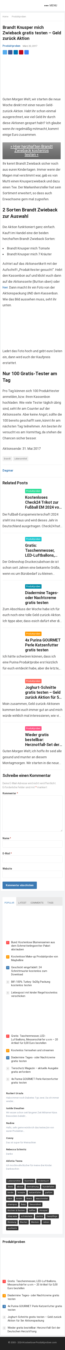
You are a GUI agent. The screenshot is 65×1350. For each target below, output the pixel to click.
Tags (50, 902)
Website (7, 868)
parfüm (48, 1192)
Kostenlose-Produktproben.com (40, 1342)
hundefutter (48, 1187)
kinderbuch (43, 1181)
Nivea (29, 1198)
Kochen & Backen (16, 1210)
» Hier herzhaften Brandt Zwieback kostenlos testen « (31, 150)
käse (10, 1198)
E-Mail (7, 853)
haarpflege (52, 1216)
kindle (11, 1192)
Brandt (7, 458)
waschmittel (42, 1198)
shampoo (12, 1204)
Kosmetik (29, 1181)
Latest (22, 902)
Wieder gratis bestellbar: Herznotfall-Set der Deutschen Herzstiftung (42, 744)
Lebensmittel (20, 458)
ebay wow (12, 1216)
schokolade (26, 1216)
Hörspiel (43, 1210)
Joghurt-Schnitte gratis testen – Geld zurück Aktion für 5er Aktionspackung (34, 1318)
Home (5, 16)
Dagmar (8, 470)
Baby (23, 1204)
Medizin (35, 1222)
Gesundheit (35, 1204)
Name (7, 838)
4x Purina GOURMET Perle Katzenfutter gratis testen (42, 645)
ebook (20, 1187)
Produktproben (19, 16)
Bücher (23, 1222)
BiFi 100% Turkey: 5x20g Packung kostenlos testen (30, 983)
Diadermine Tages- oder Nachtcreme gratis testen (41, 597)
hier (5, 287)
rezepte (21, 1192)
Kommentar (10, 793)
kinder (19, 1198)
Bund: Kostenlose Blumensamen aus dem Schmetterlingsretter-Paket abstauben (33, 946)
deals (10, 1187)
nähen (46, 1222)
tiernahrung (33, 1187)
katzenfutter (35, 1192)
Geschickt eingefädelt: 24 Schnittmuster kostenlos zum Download (29, 971)
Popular (9, 902)
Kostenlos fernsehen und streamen (32, 1050)
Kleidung (12, 1222)
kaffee (32, 1210)
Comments (37, 902)
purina (39, 1216)
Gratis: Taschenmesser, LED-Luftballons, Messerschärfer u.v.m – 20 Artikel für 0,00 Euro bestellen (34, 1039)
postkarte (12, 1228)
